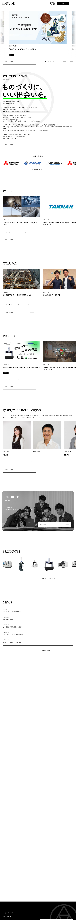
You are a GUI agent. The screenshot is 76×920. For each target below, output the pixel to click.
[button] (43, 61)
